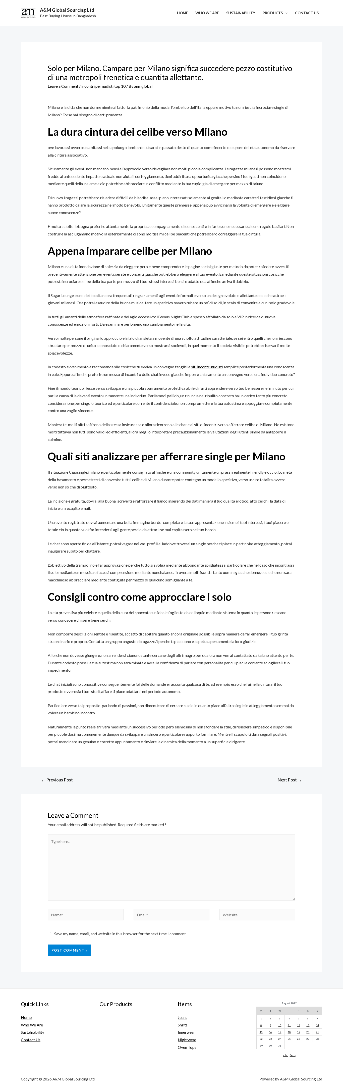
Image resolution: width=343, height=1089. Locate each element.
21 (317, 1031)
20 (307, 1031)
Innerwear (186, 1032)
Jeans (182, 1017)
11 (289, 1025)
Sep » (293, 1055)
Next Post (290, 779)
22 (261, 1038)
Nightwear (187, 1039)
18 (289, 1031)
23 (270, 1038)
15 (261, 1031)
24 (279, 1038)
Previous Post (57, 779)
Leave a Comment (63, 86)
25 (289, 1038)
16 (270, 1031)
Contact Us (307, 13)
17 (279, 1031)
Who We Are (207, 13)
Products (273, 13)
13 (307, 1025)
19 (298, 1031)
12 (298, 1025)
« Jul (285, 1055)
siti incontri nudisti (207, 366)
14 (317, 1025)
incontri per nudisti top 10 (103, 86)
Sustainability (240, 13)
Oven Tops (187, 1047)
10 (279, 1025)
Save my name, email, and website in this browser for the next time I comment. (120, 933)
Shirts (183, 1024)
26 (298, 1038)
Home (182, 13)
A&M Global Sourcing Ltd (67, 10)
